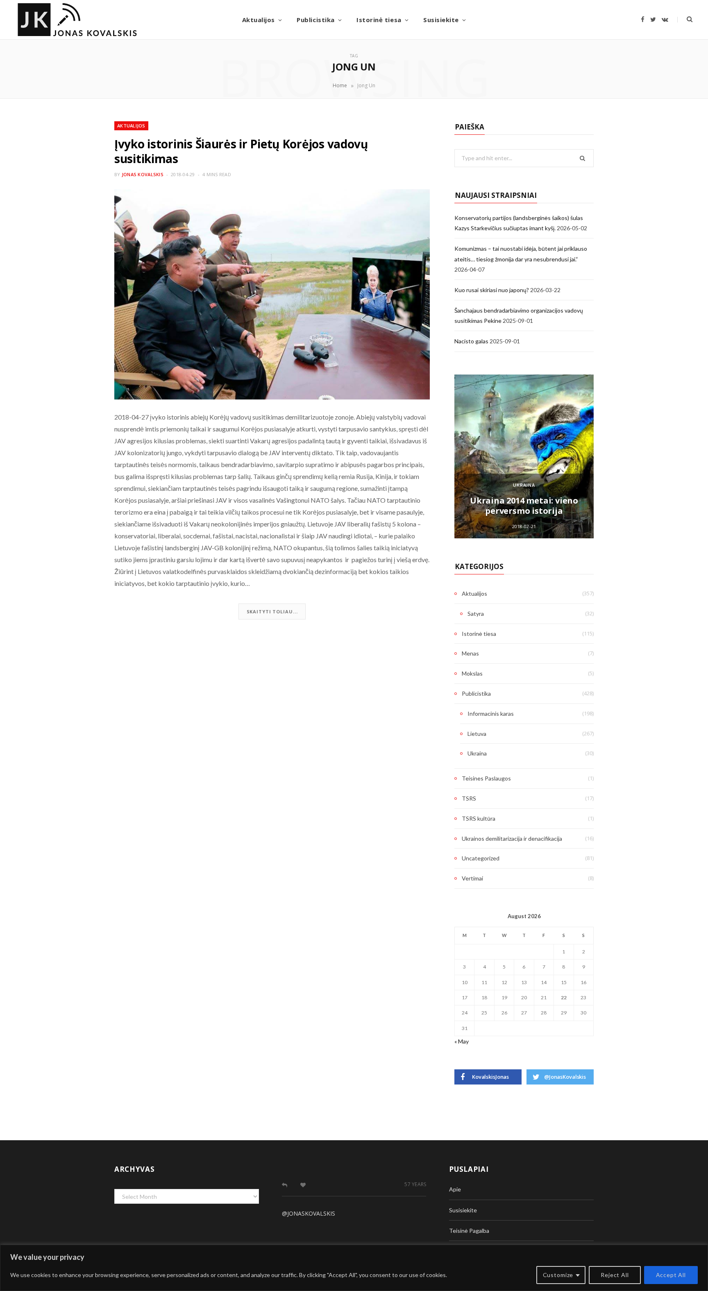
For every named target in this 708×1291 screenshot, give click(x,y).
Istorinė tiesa (378, 20)
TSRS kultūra (478, 818)
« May (461, 1041)
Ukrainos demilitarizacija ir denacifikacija (512, 838)
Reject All (615, 1274)
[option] (524, 456)
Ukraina (524, 485)
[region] (354, 1268)
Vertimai (472, 878)
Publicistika (315, 20)
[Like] (303, 1185)
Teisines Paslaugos (486, 778)
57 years (415, 1184)
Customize (558, 1274)
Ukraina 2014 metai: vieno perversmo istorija (524, 505)
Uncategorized (480, 858)
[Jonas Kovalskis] (77, 19)
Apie (455, 1189)
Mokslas (472, 673)
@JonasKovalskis (308, 1213)
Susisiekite (441, 20)
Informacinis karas (490, 713)
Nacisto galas (471, 341)
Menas (470, 653)
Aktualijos (258, 20)
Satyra (475, 613)
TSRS (469, 798)
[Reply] (284, 1185)
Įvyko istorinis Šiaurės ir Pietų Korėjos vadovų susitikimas (241, 151)
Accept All (671, 1274)
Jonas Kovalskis (142, 174)
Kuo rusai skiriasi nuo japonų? (491, 289)
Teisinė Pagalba (469, 1230)
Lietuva (476, 733)
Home (340, 85)
